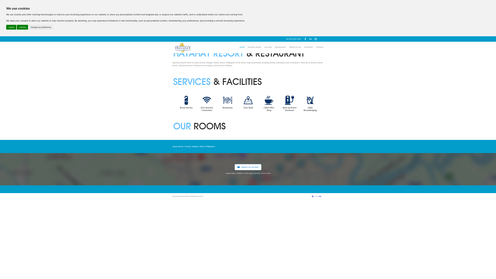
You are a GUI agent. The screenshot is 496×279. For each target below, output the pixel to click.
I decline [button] (22, 27)
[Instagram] (316, 39)
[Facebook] (305, 39)
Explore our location (250, 167)
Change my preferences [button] (41, 27)
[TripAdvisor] (310, 39)
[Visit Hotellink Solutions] (318, 196)
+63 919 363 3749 (293, 39)
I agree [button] (11, 27)
